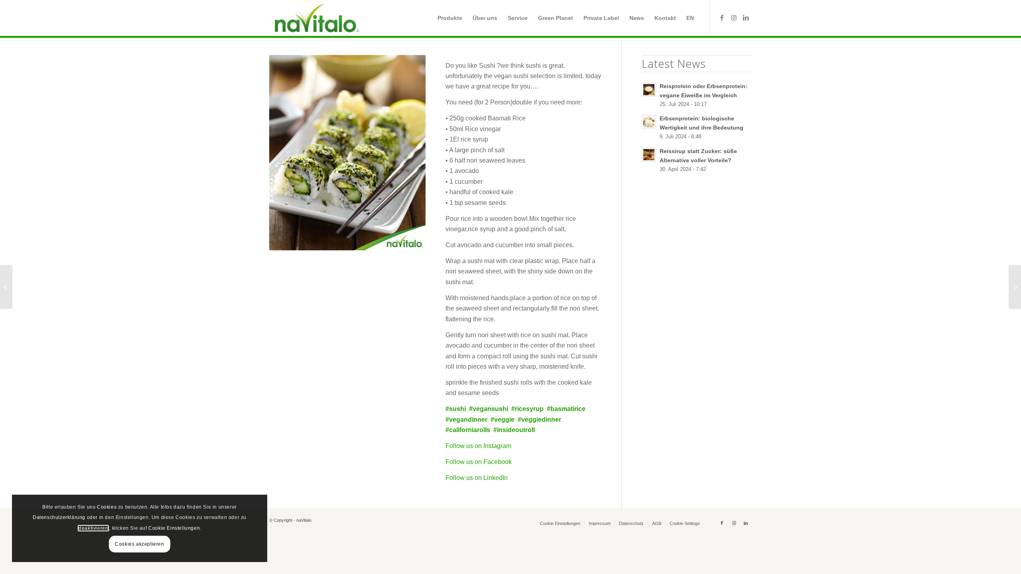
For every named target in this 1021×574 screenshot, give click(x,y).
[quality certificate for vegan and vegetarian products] (6, 287)
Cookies (106, 507)
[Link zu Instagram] (734, 18)
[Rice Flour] (1015, 287)
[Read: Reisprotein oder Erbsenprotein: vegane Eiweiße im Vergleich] (649, 90)
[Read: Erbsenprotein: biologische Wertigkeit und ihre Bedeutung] (649, 122)
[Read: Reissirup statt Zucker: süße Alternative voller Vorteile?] (649, 154)
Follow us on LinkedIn (476, 477)
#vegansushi (488, 408)
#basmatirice (566, 408)
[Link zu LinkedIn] (746, 18)
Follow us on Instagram (478, 445)
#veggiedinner (539, 419)
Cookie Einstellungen (174, 528)
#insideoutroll (514, 430)
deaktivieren (93, 528)
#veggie (502, 419)
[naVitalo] (315, 18)
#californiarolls (467, 430)
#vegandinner (466, 419)
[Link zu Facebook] (722, 18)
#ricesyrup (527, 408)
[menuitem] (449, 18)
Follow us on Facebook (478, 461)
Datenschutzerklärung (59, 517)
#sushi (455, 408)
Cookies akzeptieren (139, 544)
